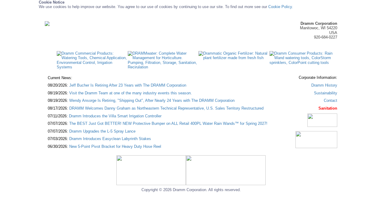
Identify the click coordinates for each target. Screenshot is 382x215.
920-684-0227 (325, 37)
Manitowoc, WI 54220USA (318, 28)
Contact (330, 100)
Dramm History (324, 85)
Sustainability (325, 93)
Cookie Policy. (280, 6)
